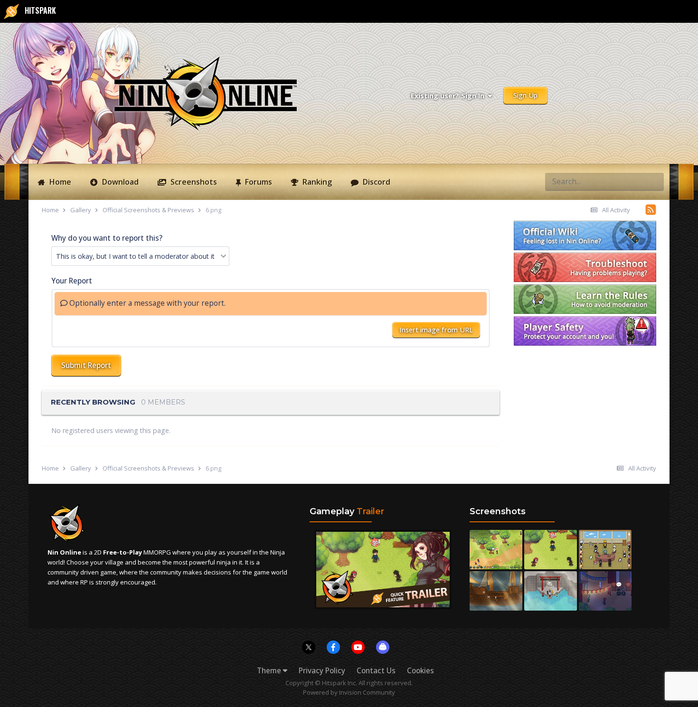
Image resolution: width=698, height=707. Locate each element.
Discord (375, 182)
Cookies (420, 671)
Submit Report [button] (86, 365)
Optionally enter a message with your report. (146, 303)
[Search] (653, 181)
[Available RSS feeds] (650, 209)
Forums (257, 182)
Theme (270, 671)
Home (59, 182)
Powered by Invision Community (349, 692)
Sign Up (525, 95)
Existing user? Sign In (449, 95)
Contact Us (376, 671)
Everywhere (617, 181)
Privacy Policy (322, 671)
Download (119, 182)
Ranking (316, 182)
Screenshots (193, 182)
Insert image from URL (436, 329)
